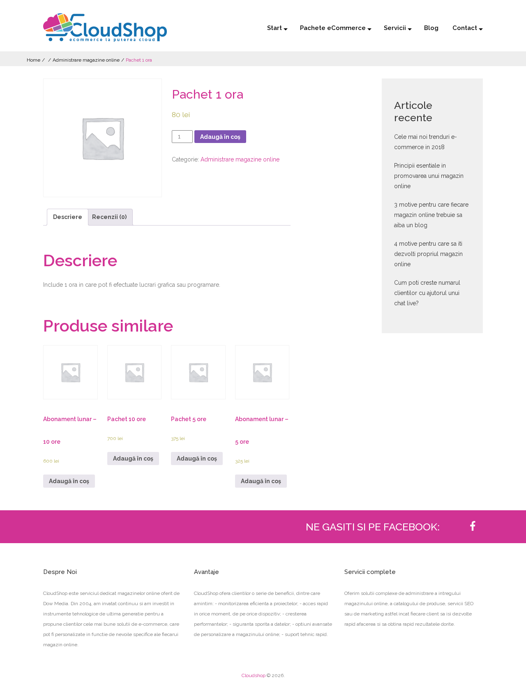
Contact (464, 28)
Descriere (67, 217)
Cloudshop (253, 675)
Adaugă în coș (220, 137)
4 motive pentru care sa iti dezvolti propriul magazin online (428, 253)
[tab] (67, 217)
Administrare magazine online (86, 60)
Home (33, 60)
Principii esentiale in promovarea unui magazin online (429, 175)
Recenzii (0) (109, 217)
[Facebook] (472, 526)
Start (274, 28)
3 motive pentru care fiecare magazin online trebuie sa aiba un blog (431, 214)
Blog (431, 28)
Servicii (395, 28)
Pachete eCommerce (333, 28)
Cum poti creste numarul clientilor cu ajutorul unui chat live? (427, 292)
